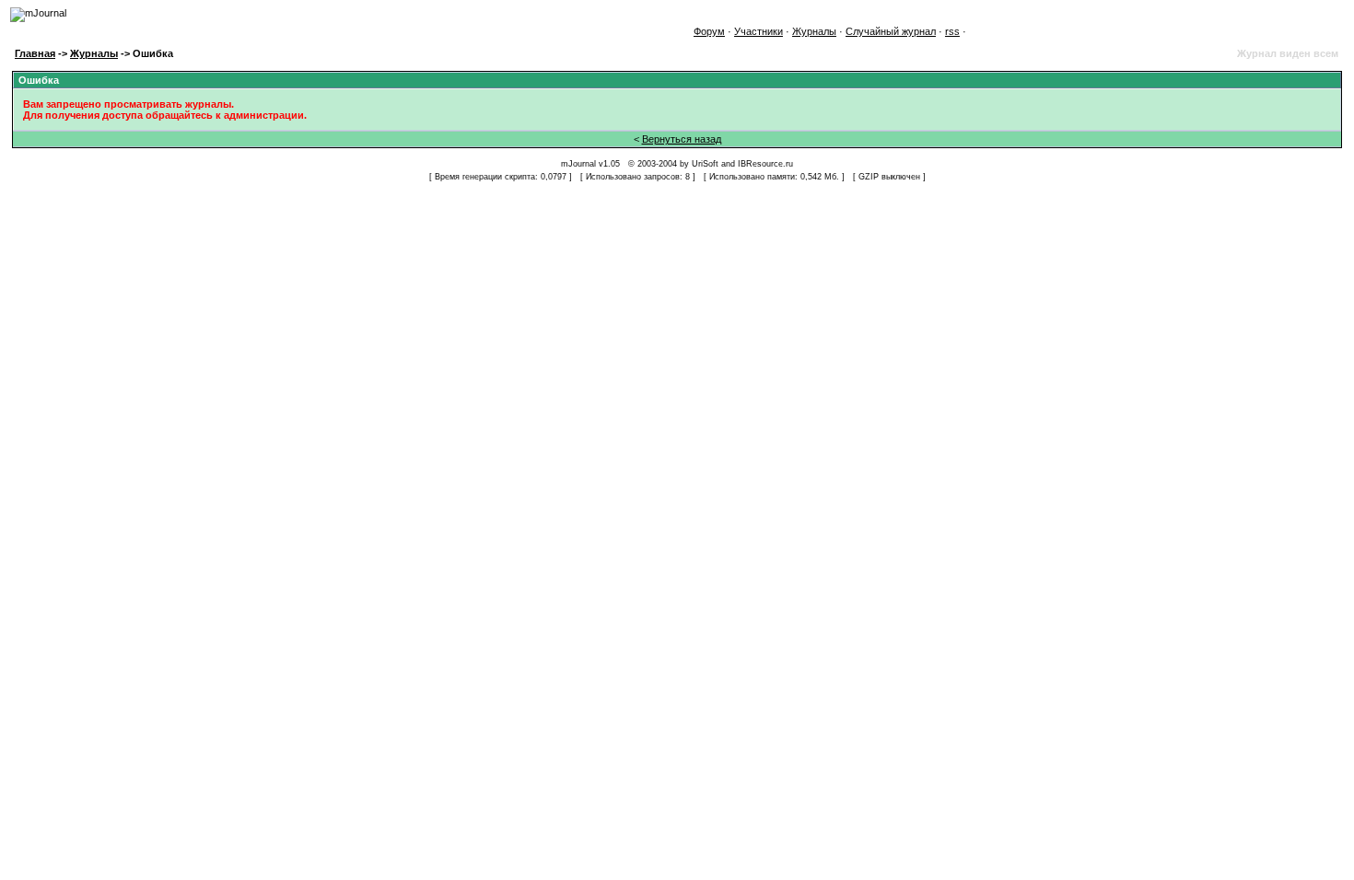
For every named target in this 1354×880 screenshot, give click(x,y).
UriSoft (705, 163)
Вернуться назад (681, 139)
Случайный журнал (891, 31)
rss (952, 31)
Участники (758, 31)
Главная (35, 53)
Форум (709, 31)
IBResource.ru (765, 163)
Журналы (814, 31)
